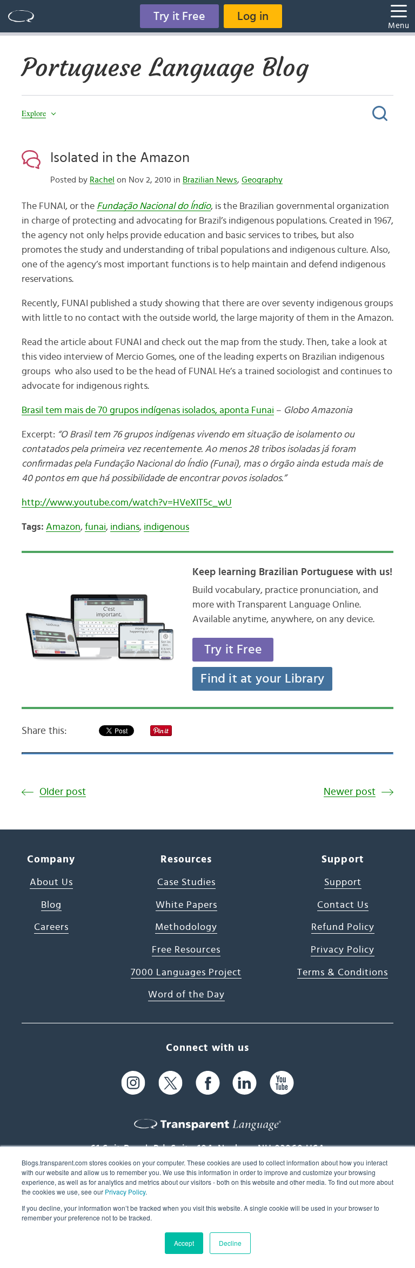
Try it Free (179, 16)
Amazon (63, 527)
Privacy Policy (125, 1191)
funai (95, 527)
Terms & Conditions (342, 972)
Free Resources (186, 950)
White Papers (186, 905)
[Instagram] (133, 1082)
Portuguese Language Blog (165, 67)
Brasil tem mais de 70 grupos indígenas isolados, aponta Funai (148, 410)
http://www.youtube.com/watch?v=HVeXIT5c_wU (127, 503)
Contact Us (343, 905)
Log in (253, 16)
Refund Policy (342, 927)
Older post (62, 792)
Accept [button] (184, 1242)
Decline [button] (230, 1242)
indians (124, 527)
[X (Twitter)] (170, 1082)
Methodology (186, 927)
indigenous (166, 527)
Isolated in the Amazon (120, 158)
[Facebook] (208, 1082)
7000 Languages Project (186, 972)
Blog (51, 905)
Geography (262, 180)
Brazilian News (210, 180)
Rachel (102, 180)
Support (343, 882)
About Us (51, 882)
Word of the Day (186, 995)
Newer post (350, 792)
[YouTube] (282, 1082)
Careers (51, 927)
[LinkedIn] (244, 1082)
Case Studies (186, 882)
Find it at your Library (262, 678)
